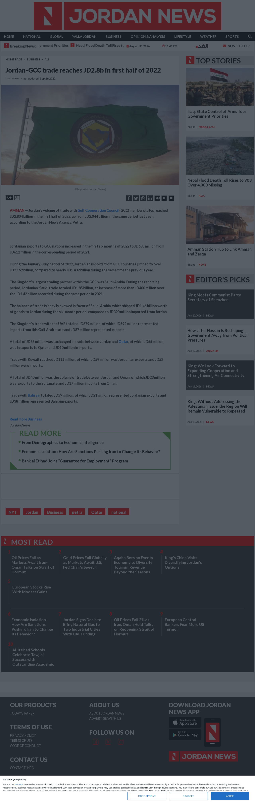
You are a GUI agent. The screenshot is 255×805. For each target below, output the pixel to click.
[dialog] (127, 790)
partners (19, 784)
